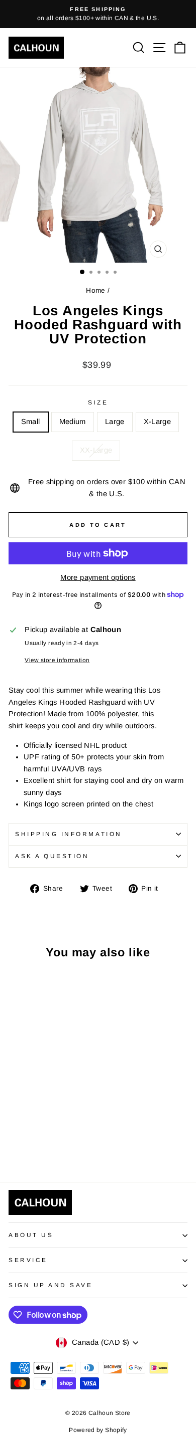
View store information (57, 660)
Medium (72, 422)
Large (115, 422)
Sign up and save (51, 1285)
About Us (31, 1234)
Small (30, 422)
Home (95, 290)
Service (28, 1260)
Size (98, 402)
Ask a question (52, 856)
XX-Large (96, 450)
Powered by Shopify (98, 1429)
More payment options (97, 577)
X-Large (157, 422)
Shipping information (68, 834)
